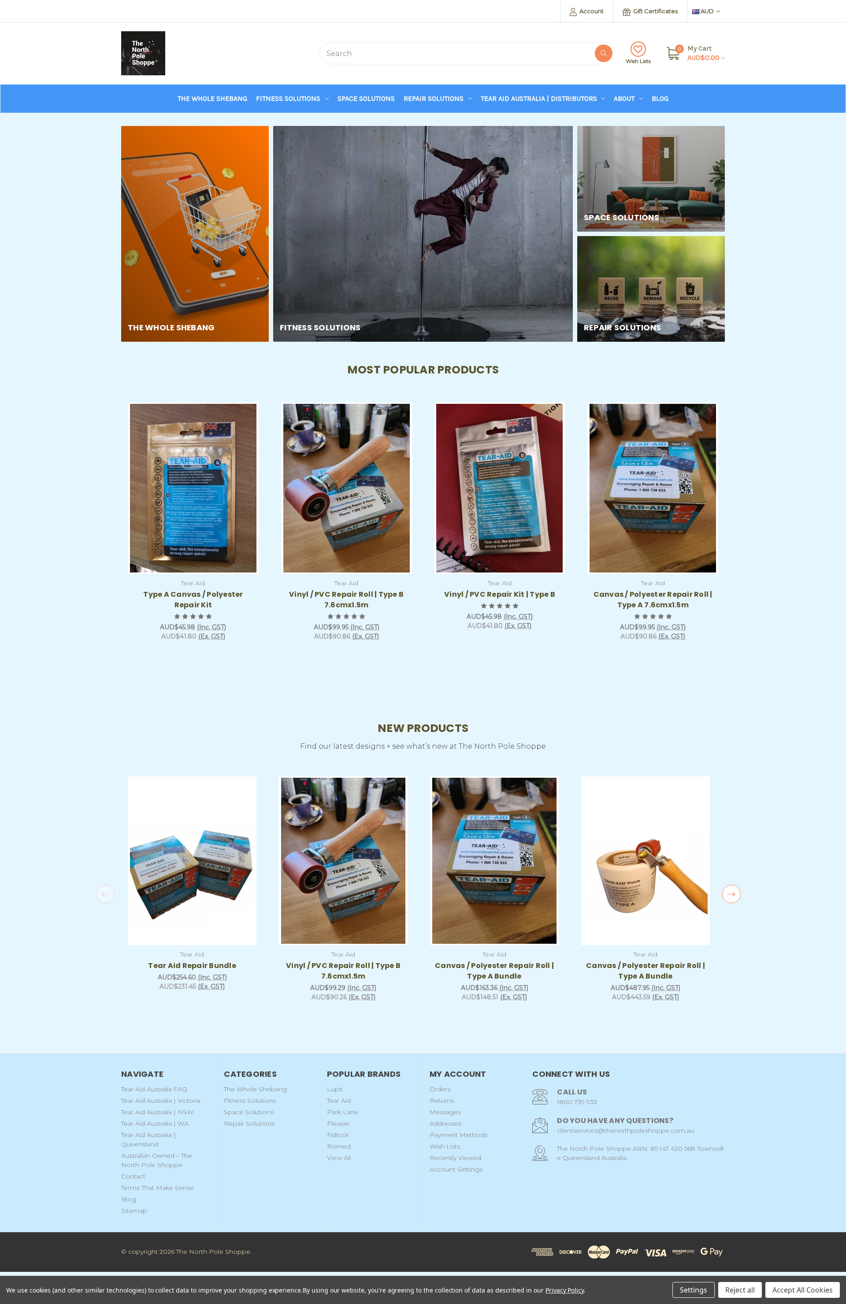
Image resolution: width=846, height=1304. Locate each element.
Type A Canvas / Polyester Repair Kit (193, 599)
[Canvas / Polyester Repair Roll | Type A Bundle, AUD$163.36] (494, 861)
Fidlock (338, 1135)
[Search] (603, 53)
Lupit (335, 1089)
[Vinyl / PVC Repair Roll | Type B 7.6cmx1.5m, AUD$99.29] (343, 861)
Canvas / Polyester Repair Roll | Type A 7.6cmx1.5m (653, 599)
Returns (442, 1101)
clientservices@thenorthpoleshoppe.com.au (625, 1130)
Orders (440, 1089)
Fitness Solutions (288, 98)
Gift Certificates (655, 11)
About (624, 98)
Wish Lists (638, 61)
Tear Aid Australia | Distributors (539, 98)
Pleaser (338, 1123)
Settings (693, 1290)
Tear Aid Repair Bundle (192, 965)
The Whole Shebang (212, 98)
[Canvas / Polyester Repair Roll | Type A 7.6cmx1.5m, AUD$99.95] (653, 488)
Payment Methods (458, 1135)
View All (339, 1158)
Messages (445, 1112)
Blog (660, 98)
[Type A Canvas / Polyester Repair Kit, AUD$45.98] (193, 488)
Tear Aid (339, 1101)
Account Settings (456, 1169)
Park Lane (342, 1112)
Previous (105, 894)
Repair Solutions (434, 98)
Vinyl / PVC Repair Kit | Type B (499, 594)
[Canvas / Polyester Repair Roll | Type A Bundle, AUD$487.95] (646, 861)
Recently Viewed (455, 1158)
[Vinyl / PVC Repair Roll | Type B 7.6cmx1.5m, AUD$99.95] (346, 488)
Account (591, 11)
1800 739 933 (577, 1102)
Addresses (445, 1123)
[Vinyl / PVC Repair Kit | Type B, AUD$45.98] (500, 488)
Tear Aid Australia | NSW (157, 1112)
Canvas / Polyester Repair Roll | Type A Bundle (494, 970)
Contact (133, 1176)
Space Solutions (366, 98)
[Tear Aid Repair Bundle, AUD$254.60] (192, 861)
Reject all (740, 1290)
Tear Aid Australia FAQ (154, 1089)
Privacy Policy (564, 1290)
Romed (339, 1146)
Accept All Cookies (802, 1290)
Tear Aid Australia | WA (155, 1123)
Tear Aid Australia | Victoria (160, 1101)
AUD (707, 11)
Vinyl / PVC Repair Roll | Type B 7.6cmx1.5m (346, 599)
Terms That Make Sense (157, 1188)
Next (731, 894)
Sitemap (134, 1211)
